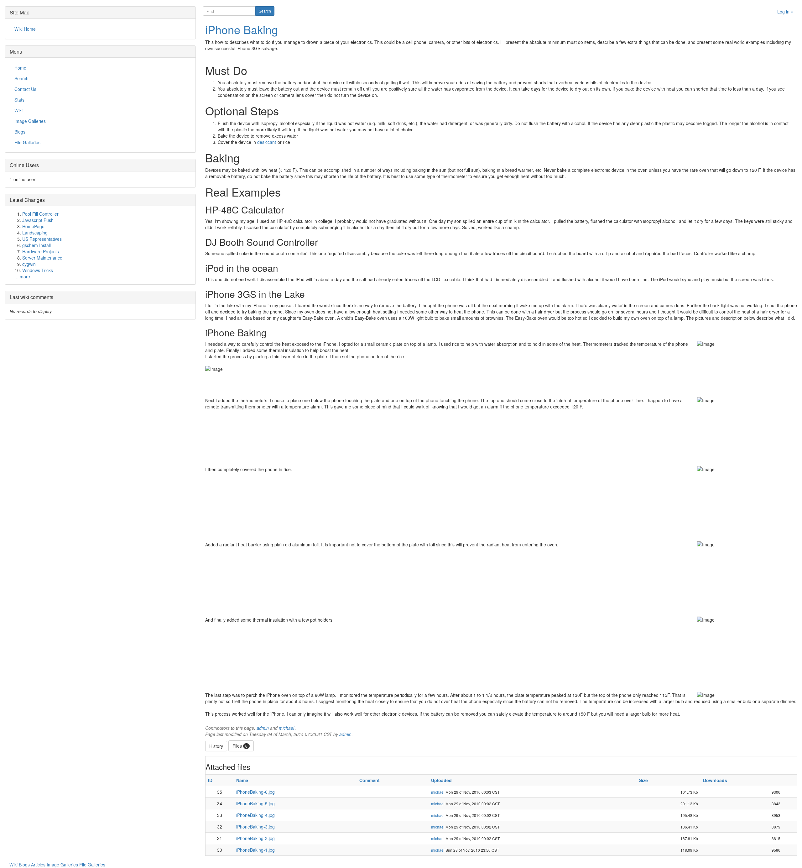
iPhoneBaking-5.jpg (255, 803)
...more (23, 276)
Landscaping (35, 232)
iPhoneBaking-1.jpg (255, 850)
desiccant (266, 142)
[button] (785, 19)
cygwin (29, 264)
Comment (369, 780)
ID (210, 780)
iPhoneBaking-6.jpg (255, 792)
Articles (39, 864)
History (216, 746)
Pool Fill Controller (40, 214)
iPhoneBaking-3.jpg (255, 826)
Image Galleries (63, 864)
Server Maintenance (42, 258)
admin (263, 728)
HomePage (33, 226)
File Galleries (92, 864)
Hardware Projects (40, 251)
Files (239, 746)
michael (286, 728)
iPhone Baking (241, 29)
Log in (784, 11)
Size (643, 780)
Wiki (14, 864)
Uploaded (441, 780)
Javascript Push (38, 220)
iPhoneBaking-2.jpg (255, 838)
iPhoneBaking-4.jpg (255, 815)
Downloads (715, 780)
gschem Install (36, 245)
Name (242, 780)
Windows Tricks (37, 270)
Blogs (25, 864)
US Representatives (42, 239)
